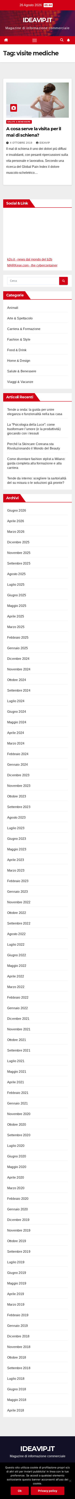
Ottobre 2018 (16, 1357)
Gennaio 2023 (17, 891)
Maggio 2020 (16, 1167)
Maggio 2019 (16, 1283)
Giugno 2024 (16, 711)
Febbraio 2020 (18, 1198)
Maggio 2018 (16, 1400)
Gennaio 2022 (17, 1008)
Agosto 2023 (16, 817)
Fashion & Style (18, 339)
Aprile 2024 (15, 733)
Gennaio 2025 (17, 648)
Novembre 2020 (19, 1114)
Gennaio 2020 (17, 1209)
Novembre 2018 (19, 1347)
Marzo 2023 (15, 870)
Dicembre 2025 (18, 542)
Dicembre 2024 (18, 658)
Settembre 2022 (18, 923)
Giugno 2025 (16, 595)
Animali (12, 307)
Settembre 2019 (18, 1251)
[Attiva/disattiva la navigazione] (34, 40)
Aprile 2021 (15, 1082)
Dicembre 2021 (18, 1018)
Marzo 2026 (15, 531)
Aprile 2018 (15, 1410)
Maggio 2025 (16, 605)
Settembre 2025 (18, 563)
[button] (61, 40)
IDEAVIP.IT (37, 20)
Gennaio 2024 (17, 764)
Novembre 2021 (19, 1029)
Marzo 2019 (15, 1304)
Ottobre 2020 (16, 1124)
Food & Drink (16, 350)
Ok (20, 1490)
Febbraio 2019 (18, 1315)
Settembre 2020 (18, 1135)
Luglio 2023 (15, 828)
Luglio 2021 (15, 1061)
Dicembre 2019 (18, 1220)
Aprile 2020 (15, 1177)
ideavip (44, 142)
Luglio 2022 (15, 944)
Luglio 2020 (15, 1145)
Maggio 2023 (16, 849)
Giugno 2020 (16, 1156)
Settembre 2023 (18, 807)
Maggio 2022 (16, 965)
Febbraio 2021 (18, 1092)
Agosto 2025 (16, 574)
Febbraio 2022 (18, 997)
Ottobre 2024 (16, 680)
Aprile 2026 (15, 521)
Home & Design (18, 360)
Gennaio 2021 (17, 1103)
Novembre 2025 (19, 553)
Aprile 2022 (15, 976)
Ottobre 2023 (16, 796)
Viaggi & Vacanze (20, 382)
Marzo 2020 (15, 1188)
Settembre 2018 (18, 1368)
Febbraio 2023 (18, 881)
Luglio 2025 (15, 584)
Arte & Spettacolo (20, 318)
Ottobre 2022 (16, 913)
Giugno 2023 (16, 838)
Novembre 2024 (19, 669)
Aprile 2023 (15, 860)
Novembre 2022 (19, 902)
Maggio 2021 (16, 1071)
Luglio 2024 (15, 701)
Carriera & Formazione (23, 329)
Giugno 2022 (16, 955)
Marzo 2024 (15, 743)
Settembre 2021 (18, 1050)
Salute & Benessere (19, 122)
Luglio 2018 (15, 1378)
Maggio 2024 (16, 722)
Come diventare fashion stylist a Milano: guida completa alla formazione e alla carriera (36, 463)
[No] (70, 1481)
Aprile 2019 (15, 1294)
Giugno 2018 (16, 1389)
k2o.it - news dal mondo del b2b (29, 259)
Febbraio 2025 (18, 637)
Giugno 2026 (16, 510)
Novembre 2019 (19, 1230)
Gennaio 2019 (17, 1325)
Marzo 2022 (15, 987)
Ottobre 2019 (16, 1241)
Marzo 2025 (15, 627)
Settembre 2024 (18, 690)
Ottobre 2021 (16, 1040)
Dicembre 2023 (18, 775)
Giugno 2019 (16, 1272)
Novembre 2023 (19, 785)
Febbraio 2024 (18, 754)
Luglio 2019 (15, 1262)
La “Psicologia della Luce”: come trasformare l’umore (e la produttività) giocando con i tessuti (34, 429)
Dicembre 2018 (18, 1336)
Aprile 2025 (15, 616)
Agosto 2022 (16, 934)
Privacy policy (47, 1490)
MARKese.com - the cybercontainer (32, 265)
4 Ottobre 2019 (21, 142)
